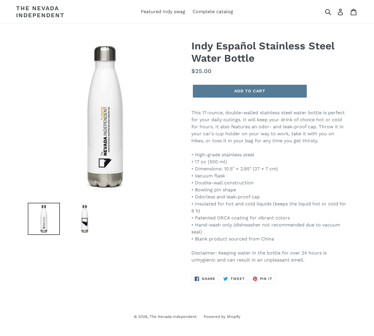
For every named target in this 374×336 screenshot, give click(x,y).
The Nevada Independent (40, 12)
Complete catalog (213, 11)
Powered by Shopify (222, 316)
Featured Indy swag (163, 11)
